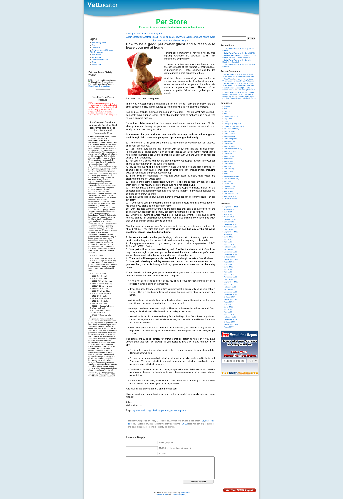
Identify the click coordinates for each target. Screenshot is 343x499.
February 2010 (230, 317)
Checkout (96, 48)
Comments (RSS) (179, 494)
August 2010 (229, 302)
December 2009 (230, 319)
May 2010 (228, 309)
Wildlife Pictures (230, 199)
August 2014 (229, 209)
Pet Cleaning (229, 136)
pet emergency (178, 410)
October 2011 (229, 279)
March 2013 (229, 244)
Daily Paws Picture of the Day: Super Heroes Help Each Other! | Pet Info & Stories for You (238, 94)
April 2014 (228, 214)
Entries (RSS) (162, 494)
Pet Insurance (230, 151)
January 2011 (229, 289)
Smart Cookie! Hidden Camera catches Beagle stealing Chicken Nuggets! (239, 56)
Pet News (228, 154)
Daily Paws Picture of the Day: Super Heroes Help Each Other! (239, 97)
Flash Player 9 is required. (99, 86)
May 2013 (228, 239)
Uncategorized (230, 186)
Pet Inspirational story (233, 149)
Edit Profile (96, 55)
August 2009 (229, 327)
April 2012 (228, 272)
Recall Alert (228, 184)
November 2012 (230, 254)
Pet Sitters (228, 161)
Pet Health (228, 144)
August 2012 (229, 262)
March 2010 (229, 314)
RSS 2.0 (184, 424)
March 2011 (229, 284)
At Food (227, 106)
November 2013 (230, 227)
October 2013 (229, 229)
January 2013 (229, 249)
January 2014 (229, 222)
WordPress (185, 492)
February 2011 (230, 287)
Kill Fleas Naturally (231, 129)
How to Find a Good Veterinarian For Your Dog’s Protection (238, 75)
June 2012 (228, 267)
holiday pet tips (161, 410)
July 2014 (228, 212)
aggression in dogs (142, 410)
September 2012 (231, 259)
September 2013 (231, 232)
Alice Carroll (228, 74)
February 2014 (230, 219)
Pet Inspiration (230, 146)
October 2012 (229, 257)
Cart (93, 45)
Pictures (227, 181)
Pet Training (229, 169)
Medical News (229, 131)
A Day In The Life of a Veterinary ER (145, 33)
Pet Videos (228, 171)
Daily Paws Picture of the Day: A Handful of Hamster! (236, 61)
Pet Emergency (230, 139)
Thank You (96, 65)
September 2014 (231, 207)
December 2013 (230, 224)
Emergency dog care (232, 124)
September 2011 (231, 282)
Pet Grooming (229, 141)
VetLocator (228, 191)
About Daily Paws (99, 43)
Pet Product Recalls (100, 60)
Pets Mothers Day (231, 176)
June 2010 (228, 307)
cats (202, 421)
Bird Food (228, 111)
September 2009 (231, 324)
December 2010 (230, 292)
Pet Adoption (229, 134)
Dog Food (228, 119)
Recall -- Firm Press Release (103, 98)
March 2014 (229, 217)
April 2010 (228, 312)
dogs (207, 421)
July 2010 (228, 304)
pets (226, 174)
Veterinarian (229, 189)
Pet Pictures (229, 156)
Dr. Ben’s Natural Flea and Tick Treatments (101, 51)
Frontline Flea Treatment (234, 126)
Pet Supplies (229, 164)
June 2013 (228, 237)
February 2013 (230, 247)
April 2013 (228, 242)
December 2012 (230, 252)
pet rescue (228, 159)
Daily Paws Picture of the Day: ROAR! (239, 53)
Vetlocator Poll (230, 196)
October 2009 (229, 322)
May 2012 (228, 269)
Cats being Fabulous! (246, 90)
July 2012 (228, 264)
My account (96, 57)
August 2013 (229, 234)
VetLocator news (231, 194)
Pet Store (171, 22)
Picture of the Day (231, 179)
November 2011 (230, 277)
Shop (94, 62)
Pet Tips (227, 166)
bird (225, 109)
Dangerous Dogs (231, 116)
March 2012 (229, 274)
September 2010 (231, 299)
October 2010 (229, 297)
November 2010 (230, 294)
